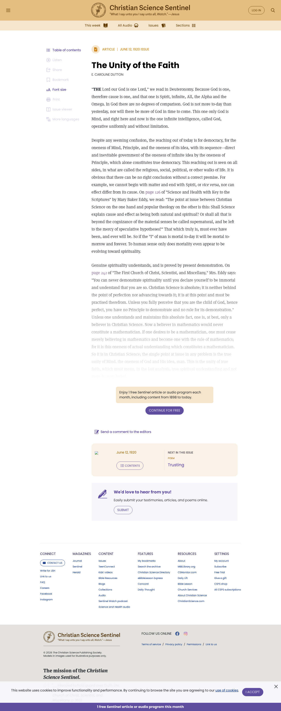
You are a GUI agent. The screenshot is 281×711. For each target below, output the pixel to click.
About (181, 561)
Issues (102, 561)
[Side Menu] (8, 10)
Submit (123, 510)
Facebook (46, 594)
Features (145, 553)
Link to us (45, 576)
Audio (102, 595)
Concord (143, 584)
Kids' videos (106, 572)
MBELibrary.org (186, 566)
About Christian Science (192, 595)
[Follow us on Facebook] (177, 633)
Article (108, 49)
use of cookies (226, 690)
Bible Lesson (185, 584)
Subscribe (220, 566)
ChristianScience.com (191, 601)
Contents (132, 466)
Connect (48, 553)
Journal (77, 561)
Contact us (54, 563)
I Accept (253, 692)
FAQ (42, 582)
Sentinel (77, 566)
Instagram (46, 599)
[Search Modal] (273, 10)
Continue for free (164, 410)
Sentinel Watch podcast (113, 601)
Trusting (176, 465)
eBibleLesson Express (150, 578)
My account (221, 561)
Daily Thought (146, 589)
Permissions (194, 644)
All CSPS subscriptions (227, 589)
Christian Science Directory (154, 572)
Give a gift (220, 578)
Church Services (187, 589)
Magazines (82, 553)
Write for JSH (47, 570)
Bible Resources (108, 578)
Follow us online (157, 633)
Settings (221, 553)
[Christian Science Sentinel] (140, 10)
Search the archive (149, 566)
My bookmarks (147, 561)
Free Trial (219, 572)
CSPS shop (220, 584)
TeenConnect (107, 566)
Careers (44, 588)
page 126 (152, 192)
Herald (76, 572)
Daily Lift (183, 578)
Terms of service (151, 644)
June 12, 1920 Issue (134, 49)
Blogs (102, 584)
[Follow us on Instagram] (185, 633)
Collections (105, 589)
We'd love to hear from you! (143, 491)
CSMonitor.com (187, 572)
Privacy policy (173, 644)
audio (114, 607)
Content (106, 553)
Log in (256, 10)
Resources (187, 553)
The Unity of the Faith (135, 65)
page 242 (99, 272)
